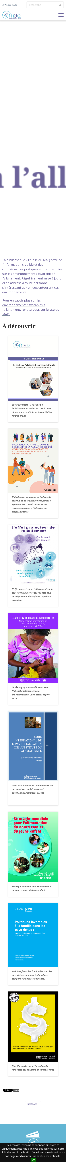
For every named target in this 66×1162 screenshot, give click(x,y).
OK (33, 1159)
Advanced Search (10, 5)
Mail (17, 1090)
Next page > (33, 1104)
